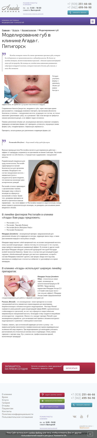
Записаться (71, 368)
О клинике (7, 394)
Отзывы (6, 405)
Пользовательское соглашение (17, 417)
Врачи (5, 397)
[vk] (74, 417)
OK (90, 434)
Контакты (6, 411)
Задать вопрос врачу (53, 395)
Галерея (6, 402)
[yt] (81, 417)
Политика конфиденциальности (17, 414)
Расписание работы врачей (33, 14)
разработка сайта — (86, 427)
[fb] (88, 417)
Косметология (29, 30)
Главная (6, 30)
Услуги (15, 30)
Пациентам (7, 408)
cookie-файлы (35, 432)
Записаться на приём (53, 401)
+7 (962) (80, 7)
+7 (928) (80, 4)
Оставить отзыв (51, 407)
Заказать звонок (79, 12)
